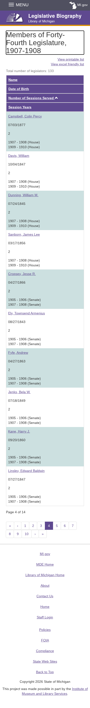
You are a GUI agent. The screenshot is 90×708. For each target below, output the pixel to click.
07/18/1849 (16, 401)
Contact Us (44, 596)
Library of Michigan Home (45, 575)
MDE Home (45, 564)
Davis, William (18, 156)
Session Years (19, 107)
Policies (45, 630)
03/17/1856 (16, 243)
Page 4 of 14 (15, 512)
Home (44, 607)
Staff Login (45, 617)
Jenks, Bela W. (19, 392)
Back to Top (45, 672)
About (45, 585)
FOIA (45, 640)
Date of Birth (18, 89)
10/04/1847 (16, 164)
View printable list (71, 59)
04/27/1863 (16, 361)
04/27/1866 (16, 282)
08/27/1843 (16, 322)
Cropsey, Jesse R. (22, 274)
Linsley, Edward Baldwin (26, 471)
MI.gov (82, 5)
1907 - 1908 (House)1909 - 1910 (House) (24, 144)
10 (27, 534)
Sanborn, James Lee (24, 234)
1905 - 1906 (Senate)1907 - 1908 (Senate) (24, 302)
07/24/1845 (16, 204)
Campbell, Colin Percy (25, 116)
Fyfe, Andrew (18, 352)
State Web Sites (45, 661)
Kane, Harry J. (19, 431)
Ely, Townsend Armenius (26, 313)
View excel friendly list (67, 64)
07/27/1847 (16, 479)
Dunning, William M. (23, 195)
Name (13, 80)
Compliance (45, 651)
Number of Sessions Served (31, 98)
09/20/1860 (16, 440)
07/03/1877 (16, 125)
